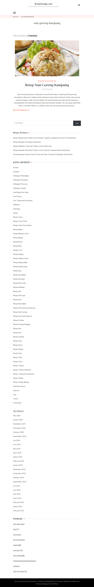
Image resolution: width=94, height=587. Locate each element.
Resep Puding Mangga (21, 324)
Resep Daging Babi (20, 262)
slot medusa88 (19, 555)
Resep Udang (18, 378)
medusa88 (17, 545)
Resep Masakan (19, 287)
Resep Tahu (17, 357)
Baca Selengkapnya (20, 110)
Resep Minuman (19, 295)
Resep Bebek (18, 238)
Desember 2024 (19, 469)
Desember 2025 (19, 424)
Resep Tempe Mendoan (22, 370)
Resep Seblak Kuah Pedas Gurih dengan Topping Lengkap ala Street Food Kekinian (44, 138)
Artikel (15, 167)
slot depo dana (18, 524)
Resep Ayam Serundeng (22, 225)
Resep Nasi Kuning (20, 312)
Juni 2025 (16, 444)
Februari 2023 (18, 511)
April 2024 (17, 498)
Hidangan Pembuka (20, 180)
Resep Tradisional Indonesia (23, 374)
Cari (77, 123)
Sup (14, 394)
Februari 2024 (18, 502)
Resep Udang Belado (21, 382)
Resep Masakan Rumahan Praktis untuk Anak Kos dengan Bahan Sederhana (41, 150)
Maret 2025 (17, 457)
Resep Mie (17, 291)
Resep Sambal (18, 337)
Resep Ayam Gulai (20, 221)
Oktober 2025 (18, 432)
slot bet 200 (18, 550)
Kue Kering (17, 196)
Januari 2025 (18, 465)
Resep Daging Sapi (20, 266)
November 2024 (19, 473)
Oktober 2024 (18, 478)
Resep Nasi (17, 300)
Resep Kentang (19, 279)
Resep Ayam (18, 217)
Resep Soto (17, 353)
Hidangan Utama (19, 188)
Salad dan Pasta (19, 386)
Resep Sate (17, 341)
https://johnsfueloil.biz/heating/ (24, 561)
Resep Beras (17, 242)
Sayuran (16, 390)
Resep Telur (17, 361)
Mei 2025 (16, 449)
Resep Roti (17, 328)
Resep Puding (18, 320)
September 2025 (19, 436)
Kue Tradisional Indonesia (22, 200)
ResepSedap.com (43, 3)
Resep (15, 213)
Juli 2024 (16, 486)
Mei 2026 (16, 416)
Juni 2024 (16, 490)
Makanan (16, 205)
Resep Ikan (17, 271)
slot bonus (17, 534)
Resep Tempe (18, 366)
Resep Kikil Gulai (19, 283)
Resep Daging (18, 254)
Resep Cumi (17, 250)
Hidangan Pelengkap (21, 176)
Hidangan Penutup (20, 184)
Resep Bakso (18, 229)
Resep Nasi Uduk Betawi (22, 316)
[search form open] (79, 5)
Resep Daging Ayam (20, 258)
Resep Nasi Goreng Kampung (47, 81)
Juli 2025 (16, 440)
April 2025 (17, 453)
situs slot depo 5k (20, 571)
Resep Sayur (18, 345)
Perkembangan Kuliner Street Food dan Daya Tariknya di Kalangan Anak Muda (42, 154)
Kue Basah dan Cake (20, 192)
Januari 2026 (18, 420)
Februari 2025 (18, 461)
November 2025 (19, 428)
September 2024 (19, 482)
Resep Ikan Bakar (19, 275)
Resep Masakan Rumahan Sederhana (27, 142)
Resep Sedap (18, 349)
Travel (15, 399)
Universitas (17, 403)
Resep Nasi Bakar (19, 304)
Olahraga (16, 209)
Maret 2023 (17, 506)
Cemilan (16, 172)
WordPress (54, 584)
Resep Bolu (17, 246)
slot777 (16, 529)
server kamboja (19, 540)
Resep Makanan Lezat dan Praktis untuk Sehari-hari (32, 146)
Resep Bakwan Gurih (21, 233)
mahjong (16, 566)
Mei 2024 (16, 494)
